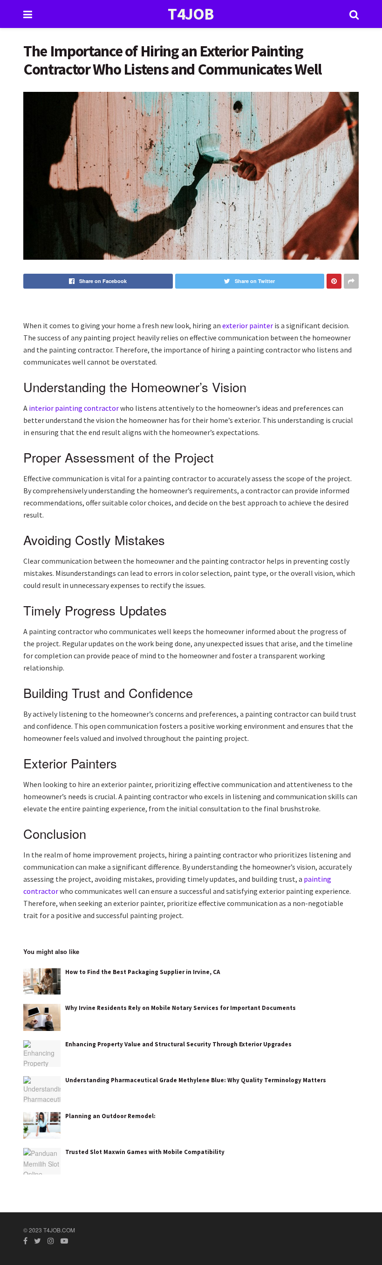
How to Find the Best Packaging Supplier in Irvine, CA (142, 972)
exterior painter (247, 325)
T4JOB (191, 14)
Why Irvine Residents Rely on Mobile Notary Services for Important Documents (180, 1008)
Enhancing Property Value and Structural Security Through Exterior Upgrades (178, 1044)
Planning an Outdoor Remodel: (110, 1116)
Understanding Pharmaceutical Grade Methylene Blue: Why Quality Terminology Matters (195, 1080)
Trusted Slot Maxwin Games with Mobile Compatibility (145, 1152)
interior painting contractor (74, 408)
